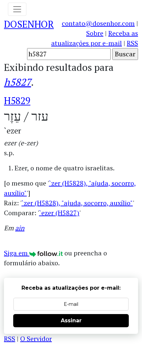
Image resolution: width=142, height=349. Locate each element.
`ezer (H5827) (59, 212)
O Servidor (36, 338)
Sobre (94, 33)
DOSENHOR (29, 24)
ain (19, 227)
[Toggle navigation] (17, 9)
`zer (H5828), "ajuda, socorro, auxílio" (77, 202)
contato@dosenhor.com (98, 23)
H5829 (17, 100)
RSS (132, 43)
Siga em (16, 252)
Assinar (71, 320)
